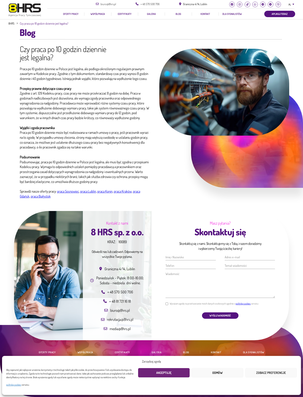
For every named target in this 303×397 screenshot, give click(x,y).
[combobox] (291, 4)
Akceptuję (163, 373)
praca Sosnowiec (68, 191)
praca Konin (105, 191)
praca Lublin (88, 191)
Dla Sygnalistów (232, 13)
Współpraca (97, 13)
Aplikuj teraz (280, 13)
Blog (178, 13)
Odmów (217, 373)
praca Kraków (123, 191)
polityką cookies (13, 384)
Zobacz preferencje (271, 373)
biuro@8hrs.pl (108, 4)
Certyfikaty (125, 13)
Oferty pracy (71, 13)
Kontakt (205, 13)
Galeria (151, 13)
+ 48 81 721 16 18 (120, 301)
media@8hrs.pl (120, 328)
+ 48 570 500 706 (150, 4)
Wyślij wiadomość (220, 315)
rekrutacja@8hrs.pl (120, 319)
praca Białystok (41, 196)
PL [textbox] (290, 4)
